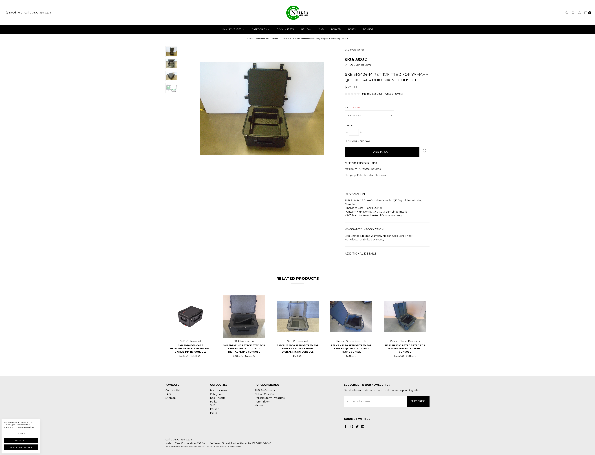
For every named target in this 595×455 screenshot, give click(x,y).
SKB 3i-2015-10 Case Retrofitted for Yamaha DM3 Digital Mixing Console (190, 348)
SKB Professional (265, 390)
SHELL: (352, 107)
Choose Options (190, 332)
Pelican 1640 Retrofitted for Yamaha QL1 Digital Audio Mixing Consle (351, 348)
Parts (352, 29)
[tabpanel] (190, 328)
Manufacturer (232, 29)
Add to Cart (298, 332)
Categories (259, 29)
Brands (368, 29)
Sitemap (170, 397)
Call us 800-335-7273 (178, 439)
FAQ (168, 394)
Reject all (21, 440)
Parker (336, 29)
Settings (20, 433)
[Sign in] (579, 12)
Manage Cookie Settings (175, 446)
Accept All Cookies (21, 447)
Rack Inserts (285, 29)
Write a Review (393, 93)
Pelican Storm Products (269, 397)
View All (259, 405)
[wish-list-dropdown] (424, 150)
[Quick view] (206, 300)
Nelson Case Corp (265, 394)
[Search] (566, 12)
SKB (321, 29)
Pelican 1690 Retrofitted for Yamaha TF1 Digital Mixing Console (405, 348)
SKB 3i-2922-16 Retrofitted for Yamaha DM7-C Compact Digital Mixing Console (244, 348)
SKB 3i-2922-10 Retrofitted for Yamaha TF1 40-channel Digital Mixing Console (298, 348)
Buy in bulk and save (358, 141)
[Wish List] (573, 12)
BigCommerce (235, 446)
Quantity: (349, 125)
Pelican (306, 29)
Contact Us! (172, 390)
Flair (217, 446)
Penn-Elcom (262, 401)
